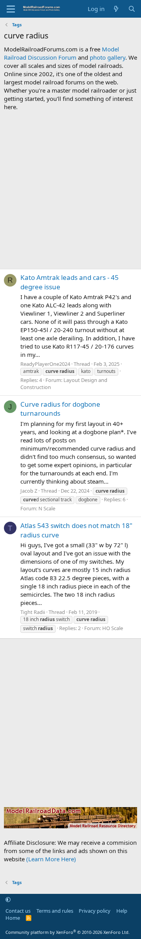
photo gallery (107, 57)
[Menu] (11, 9)
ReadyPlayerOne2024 (45, 363)
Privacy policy (94, 910)
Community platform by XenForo (67, 932)
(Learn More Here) (51, 859)
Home (12, 917)
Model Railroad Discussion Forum (61, 53)
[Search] (131, 9)
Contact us (18, 910)
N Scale (46, 508)
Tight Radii (32, 612)
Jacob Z (28, 490)
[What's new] (116, 9)
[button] (8, 899)
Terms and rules (54, 910)
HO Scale (112, 628)
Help (121, 910)
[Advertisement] (70, 190)
